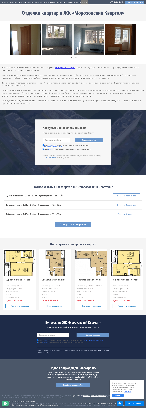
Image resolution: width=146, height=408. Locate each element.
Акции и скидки (28, 2)
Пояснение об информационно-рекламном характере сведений (21, 405)
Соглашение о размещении (108, 403)
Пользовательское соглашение (89, 403)
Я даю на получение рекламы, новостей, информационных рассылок (67, 149)
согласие (50, 145)
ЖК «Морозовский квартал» (65, 68)
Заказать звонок (89, 140)
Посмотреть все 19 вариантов (73, 224)
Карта (65, 2)
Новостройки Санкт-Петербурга (11, 401)
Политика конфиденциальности (50, 405)
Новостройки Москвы (28, 401)
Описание (5, 2)
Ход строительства (74, 2)
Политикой (127, 392)
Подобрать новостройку (73, 385)
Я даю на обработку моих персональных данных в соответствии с (66, 146)
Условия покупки (39, 2)
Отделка (84, 2)
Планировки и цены (16, 2)
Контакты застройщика (54, 2)
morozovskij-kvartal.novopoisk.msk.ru (94, 396)
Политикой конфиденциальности (52, 147)
